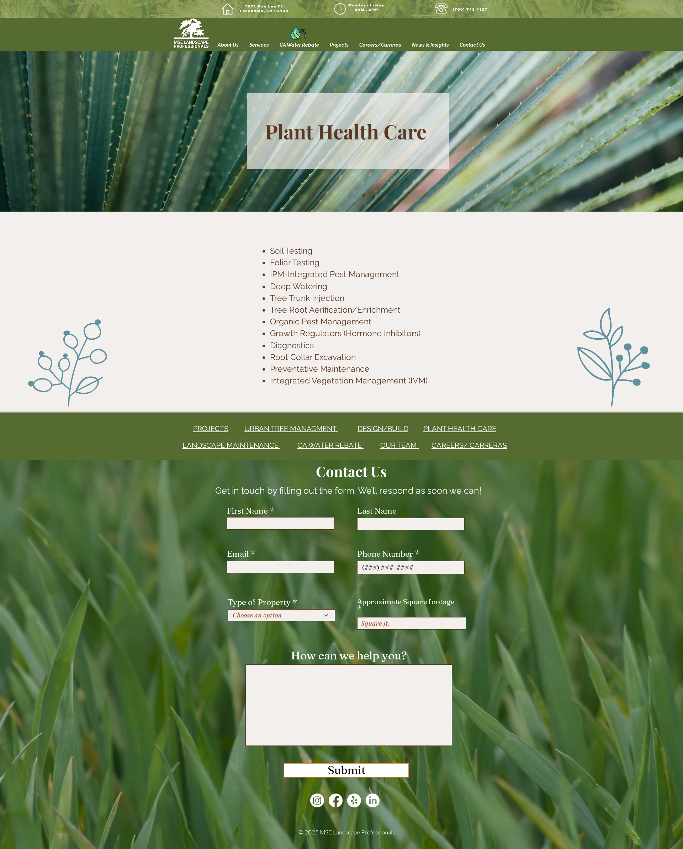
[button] (259, 45)
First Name (247, 511)
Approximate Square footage (406, 602)
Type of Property (259, 602)
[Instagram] (317, 800)
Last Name (377, 511)
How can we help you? (349, 655)
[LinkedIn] (373, 800)
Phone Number (385, 554)
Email (238, 554)
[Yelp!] (354, 800)
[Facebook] (336, 800)
